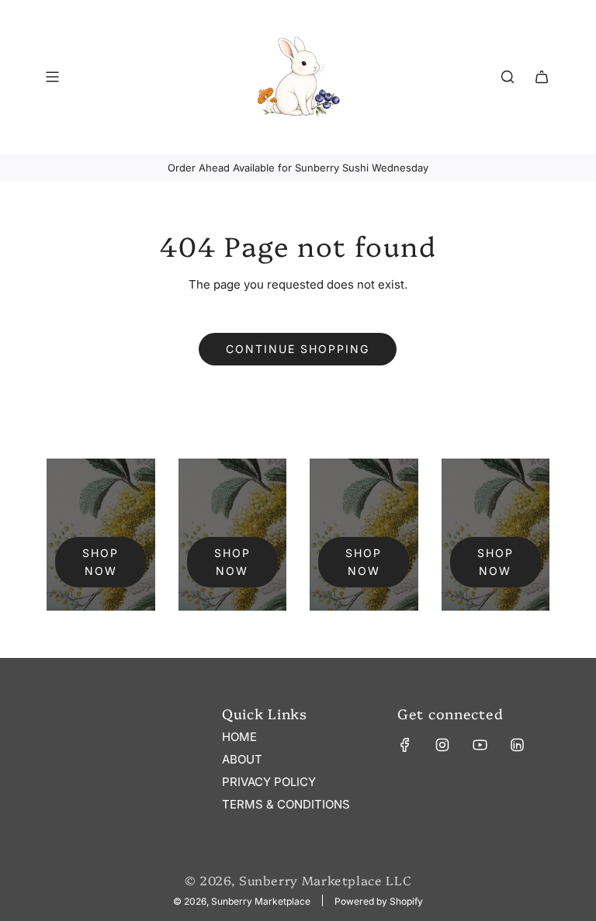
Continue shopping (297, 348)
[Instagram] (442, 745)
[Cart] (542, 77)
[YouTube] (480, 745)
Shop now (100, 561)
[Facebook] (405, 745)
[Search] (507, 77)
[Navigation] (52, 77)
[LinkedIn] (517, 745)
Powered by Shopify (378, 901)
